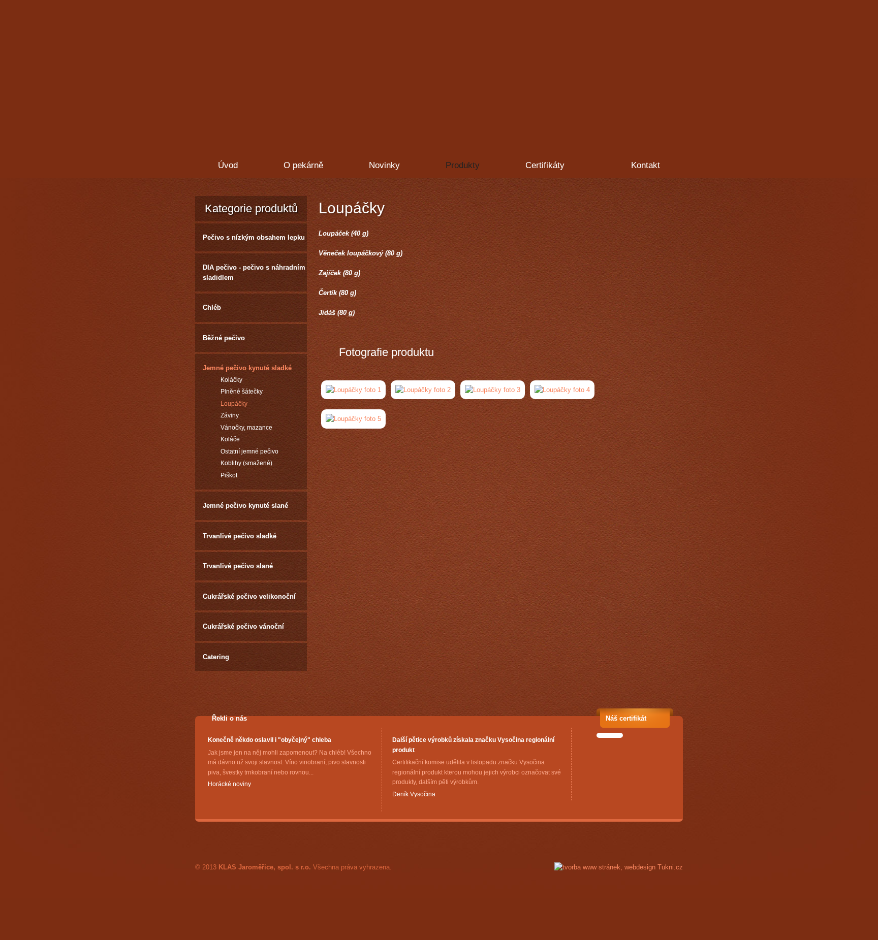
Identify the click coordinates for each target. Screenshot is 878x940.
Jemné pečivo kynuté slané (245, 505)
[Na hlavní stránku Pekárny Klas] (277, 53)
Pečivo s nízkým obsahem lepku (254, 237)
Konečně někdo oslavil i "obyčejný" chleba (269, 739)
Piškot (229, 475)
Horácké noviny (229, 784)
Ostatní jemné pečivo (249, 451)
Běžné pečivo (224, 338)
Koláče (230, 439)
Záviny (230, 415)
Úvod (228, 165)
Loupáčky (234, 403)
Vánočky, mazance (246, 427)
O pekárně (303, 165)
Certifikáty (545, 165)
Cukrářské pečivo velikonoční (249, 596)
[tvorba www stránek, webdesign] (618, 867)
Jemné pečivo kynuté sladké (247, 368)
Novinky (384, 165)
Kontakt (645, 165)
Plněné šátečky (242, 391)
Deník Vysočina (413, 794)
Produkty (463, 165)
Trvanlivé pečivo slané (238, 566)
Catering (216, 657)
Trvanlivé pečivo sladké (239, 536)
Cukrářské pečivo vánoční (243, 626)
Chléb (212, 307)
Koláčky (231, 379)
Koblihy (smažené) (246, 463)
